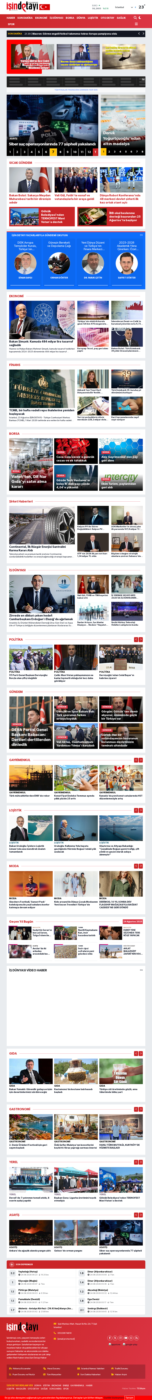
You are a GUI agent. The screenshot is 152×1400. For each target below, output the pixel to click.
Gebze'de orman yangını (68, 1251)
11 (82, 152)
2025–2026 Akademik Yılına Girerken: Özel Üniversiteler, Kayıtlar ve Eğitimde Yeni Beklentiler (127, 246)
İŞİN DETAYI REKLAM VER (20, 1385)
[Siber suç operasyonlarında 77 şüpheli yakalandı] (121, 1232)
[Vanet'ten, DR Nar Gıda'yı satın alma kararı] (31, 464)
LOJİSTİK (93, 18)
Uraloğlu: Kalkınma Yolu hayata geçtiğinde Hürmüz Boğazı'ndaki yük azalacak (75, 849)
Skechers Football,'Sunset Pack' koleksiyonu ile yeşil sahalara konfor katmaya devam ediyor (29, 905)
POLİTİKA (14, 672)
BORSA (70, 18)
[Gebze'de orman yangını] (76, 1232)
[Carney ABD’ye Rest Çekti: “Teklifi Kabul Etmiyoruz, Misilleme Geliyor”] (32, 56)
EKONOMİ (41, 18)
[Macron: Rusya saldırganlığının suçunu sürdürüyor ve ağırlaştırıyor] (78, 56)
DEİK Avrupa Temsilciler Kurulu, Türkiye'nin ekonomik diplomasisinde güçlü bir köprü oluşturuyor (25, 246)
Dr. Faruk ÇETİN (93, 278)
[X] (115, 1338)
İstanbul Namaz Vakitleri (92, 1368)
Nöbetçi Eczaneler (22, 1368)
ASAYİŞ (13, 1247)
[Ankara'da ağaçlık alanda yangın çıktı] (31, 1232)
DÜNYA (81, 18)
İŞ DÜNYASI (56, 18)
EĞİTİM (46, 1385)
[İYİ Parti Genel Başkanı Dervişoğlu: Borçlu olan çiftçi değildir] (31, 657)
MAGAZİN (21, 1389)
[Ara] (135, 18)
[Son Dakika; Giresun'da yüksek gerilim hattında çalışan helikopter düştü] (123, 56)
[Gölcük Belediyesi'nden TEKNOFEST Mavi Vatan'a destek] (121, 1180)
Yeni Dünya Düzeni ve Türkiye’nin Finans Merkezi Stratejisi (92, 246)
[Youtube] (125, 1338)
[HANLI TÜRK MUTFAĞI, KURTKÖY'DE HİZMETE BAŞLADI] (121, 1127)
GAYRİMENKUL (17, 792)
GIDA (12, 1086)
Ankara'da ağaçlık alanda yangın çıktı (30, 1251)
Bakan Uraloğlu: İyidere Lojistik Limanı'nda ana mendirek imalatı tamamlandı (27, 849)
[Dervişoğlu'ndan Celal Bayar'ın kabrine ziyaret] (121, 657)
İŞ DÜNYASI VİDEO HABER (28, 970)
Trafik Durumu (121, 1368)
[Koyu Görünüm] (139, 18)
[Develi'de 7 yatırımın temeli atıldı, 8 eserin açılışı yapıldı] (31, 1180)
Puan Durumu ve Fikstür (24, 1374)
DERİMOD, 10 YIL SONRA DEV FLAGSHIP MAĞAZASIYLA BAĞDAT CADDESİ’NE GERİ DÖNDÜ (118, 905)
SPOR (11, 24)
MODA (12, 898)
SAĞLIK (121, 18)
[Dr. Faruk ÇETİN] (93, 263)
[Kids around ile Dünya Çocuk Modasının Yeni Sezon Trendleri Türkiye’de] (76, 884)
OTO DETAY (107, 18)
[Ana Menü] (136, 24)
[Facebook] (109, 1338)
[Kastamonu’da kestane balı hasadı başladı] (76, 1071)
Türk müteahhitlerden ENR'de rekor (29, 796)
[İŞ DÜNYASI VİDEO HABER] (141, 970)
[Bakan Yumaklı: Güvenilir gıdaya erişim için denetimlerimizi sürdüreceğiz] (31, 1071)
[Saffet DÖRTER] (127, 263)
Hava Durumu (53, 1368)
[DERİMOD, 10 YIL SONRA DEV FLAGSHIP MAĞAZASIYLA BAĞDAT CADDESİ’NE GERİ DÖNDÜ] (121, 884)
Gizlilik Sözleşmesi (114, 1398)
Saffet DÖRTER (127, 278)
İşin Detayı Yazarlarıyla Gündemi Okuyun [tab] (40, 235)
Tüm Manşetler (54, 1374)
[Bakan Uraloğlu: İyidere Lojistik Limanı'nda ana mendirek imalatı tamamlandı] (31, 828)
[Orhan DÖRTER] (59, 263)
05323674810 (65, 1333)
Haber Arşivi (121, 1374)
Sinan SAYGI (25, 278)
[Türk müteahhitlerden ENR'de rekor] (31, 778)
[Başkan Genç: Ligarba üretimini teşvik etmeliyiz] (76, 1180)
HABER (11, 18)
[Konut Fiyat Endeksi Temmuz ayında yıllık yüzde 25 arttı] (76, 778)
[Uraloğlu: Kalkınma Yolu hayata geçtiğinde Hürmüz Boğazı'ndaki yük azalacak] (76, 828)
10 (75, 152)
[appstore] (114, 1344)
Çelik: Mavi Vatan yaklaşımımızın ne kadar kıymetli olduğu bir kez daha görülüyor (73, 678)
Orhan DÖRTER (59, 278)
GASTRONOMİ (17, 1141)
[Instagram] (120, 1338)
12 (89, 152)
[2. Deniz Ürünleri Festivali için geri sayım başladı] (31, 1127)
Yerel (12, 1194)
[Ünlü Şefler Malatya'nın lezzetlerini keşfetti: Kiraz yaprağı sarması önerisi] (76, 1127)
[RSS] (136, 1338)
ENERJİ (66, 1385)
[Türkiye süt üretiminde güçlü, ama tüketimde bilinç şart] (121, 1071)
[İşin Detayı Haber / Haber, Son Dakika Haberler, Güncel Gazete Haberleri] (28, 7)
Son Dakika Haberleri (90, 1374)
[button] (139, 34)
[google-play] (130, 1344)
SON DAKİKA (25, 18)
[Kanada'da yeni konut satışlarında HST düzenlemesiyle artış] (121, 778)
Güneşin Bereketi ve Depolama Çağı (59, 244)
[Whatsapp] (131, 1338)
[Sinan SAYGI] (25, 263)
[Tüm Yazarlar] (141, 235)
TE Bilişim (141, 1388)
